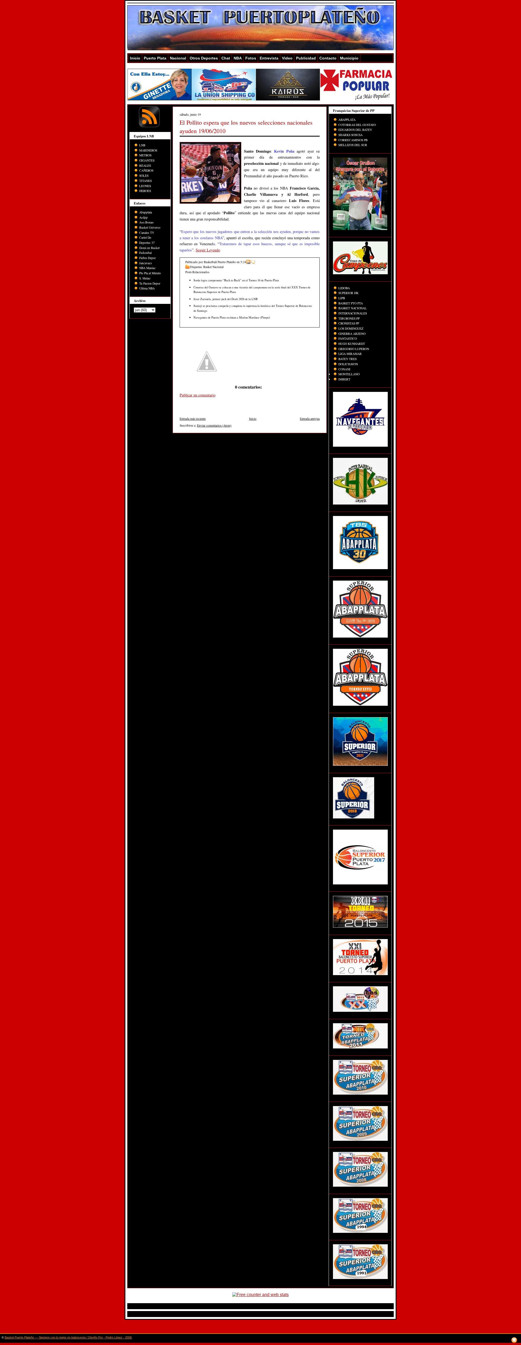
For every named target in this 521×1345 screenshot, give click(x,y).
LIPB (341, 298)
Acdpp (143, 217)
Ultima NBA (147, 288)
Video (287, 58)
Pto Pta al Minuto (150, 273)
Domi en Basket (149, 248)
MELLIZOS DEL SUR (352, 145)
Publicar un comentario (197, 395)
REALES (145, 165)
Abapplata (145, 212)
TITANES (145, 181)
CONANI (344, 369)
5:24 (243, 262)
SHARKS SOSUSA (350, 135)
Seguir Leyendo (208, 250)
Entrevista (269, 58)
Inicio (135, 58)
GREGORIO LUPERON (353, 349)
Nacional (178, 58)
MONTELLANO (349, 374)
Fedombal (145, 253)
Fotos (250, 58)
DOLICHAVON (348, 364)
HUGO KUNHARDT (351, 344)
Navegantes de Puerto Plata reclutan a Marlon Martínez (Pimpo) (231, 317)
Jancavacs (145, 263)
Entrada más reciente (193, 419)
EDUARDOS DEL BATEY (355, 130)
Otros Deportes (204, 58)
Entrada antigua (310, 419)
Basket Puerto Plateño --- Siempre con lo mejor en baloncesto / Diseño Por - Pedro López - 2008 (68, 1337)
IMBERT (344, 379)
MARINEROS (148, 150)
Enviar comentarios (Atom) (214, 425)
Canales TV (146, 233)
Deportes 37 (147, 243)
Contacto (327, 58)
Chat (225, 58)
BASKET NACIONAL (352, 308)
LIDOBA (344, 288)
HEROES (145, 191)
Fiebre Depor (147, 258)
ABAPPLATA (346, 120)
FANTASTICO (347, 338)
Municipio (349, 58)
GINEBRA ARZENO (352, 334)
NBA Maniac (147, 268)
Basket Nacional (213, 267)
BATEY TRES (347, 359)
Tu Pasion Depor (149, 283)
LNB (142, 145)
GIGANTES (146, 160)
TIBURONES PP (349, 318)
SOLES (143, 176)
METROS (145, 155)
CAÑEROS (146, 170)
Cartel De (145, 237)
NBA (238, 58)
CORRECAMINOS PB (353, 140)
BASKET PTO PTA (350, 303)
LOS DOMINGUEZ (350, 328)
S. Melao (144, 278)
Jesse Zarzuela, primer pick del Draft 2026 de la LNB (225, 299)
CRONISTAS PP (348, 323)
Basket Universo (149, 227)
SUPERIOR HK (348, 293)
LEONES (145, 186)
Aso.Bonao (146, 222)
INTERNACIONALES (352, 313)
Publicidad (306, 58)
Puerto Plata (155, 58)
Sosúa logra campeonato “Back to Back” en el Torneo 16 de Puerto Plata (236, 280)
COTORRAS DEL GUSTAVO (357, 125)
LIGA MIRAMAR (350, 354)
